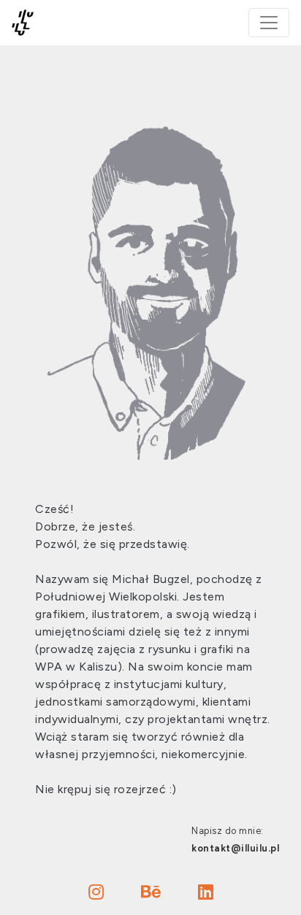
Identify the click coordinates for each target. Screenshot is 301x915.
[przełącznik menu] (268, 22)
